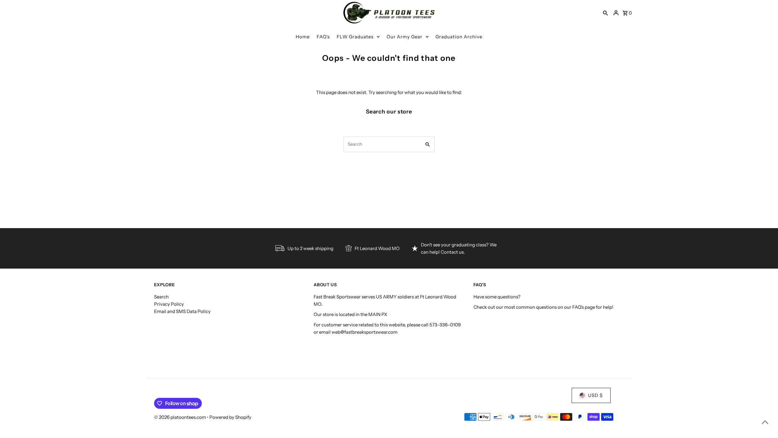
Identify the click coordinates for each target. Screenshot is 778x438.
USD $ (595, 395)
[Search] (605, 13)
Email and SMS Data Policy (182, 311)
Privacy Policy (169, 304)
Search (161, 297)
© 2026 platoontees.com (180, 417)
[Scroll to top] (765, 422)
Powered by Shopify (230, 417)
